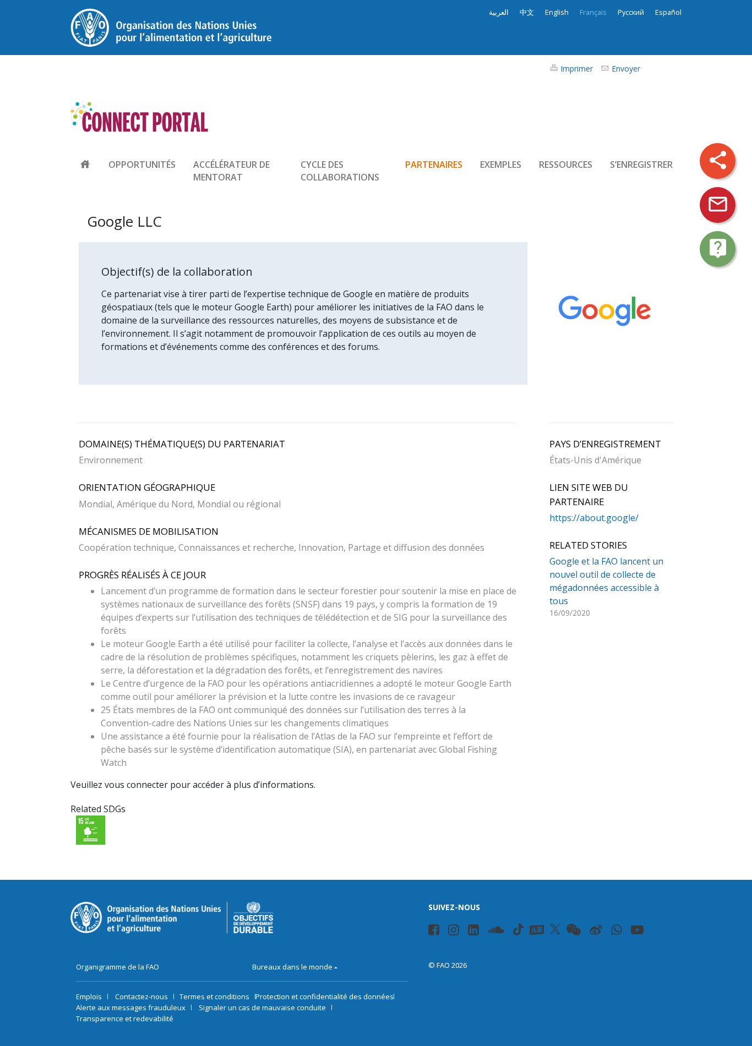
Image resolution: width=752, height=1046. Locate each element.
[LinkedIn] (475, 932)
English (557, 12)
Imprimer (576, 68)
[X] (555, 929)
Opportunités (142, 164)
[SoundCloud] (497, 932)
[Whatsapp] (618, 932)
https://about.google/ (594, 518)
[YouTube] (638, 932)
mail (718, 204)
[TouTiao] (537, 930)
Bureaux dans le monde (292, 967)
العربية (499, 12)
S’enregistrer (641, 164)
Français (593, 12)
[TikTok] (518, 929)
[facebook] (435, 932)
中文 (527, 12)
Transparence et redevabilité (124, 1018)
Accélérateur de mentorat (231, 170)
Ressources (565, 164)
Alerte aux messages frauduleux (131, 1007)
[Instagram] (455, 932)
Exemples (500, 164)
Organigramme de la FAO (117, 967)
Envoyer (626, 68)
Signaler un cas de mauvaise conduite (262, 1007)
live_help (718, 248)
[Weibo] (597, 932)
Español (668, 12)
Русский (631, 12)
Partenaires (433, 164)
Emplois (89, 996)
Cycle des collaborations (340, 170)
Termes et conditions (214, 996)
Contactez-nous (141, 996)
